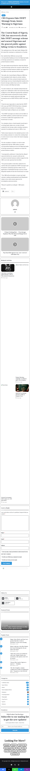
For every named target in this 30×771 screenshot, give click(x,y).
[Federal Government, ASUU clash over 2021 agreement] (7, 440)
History (4, 704)
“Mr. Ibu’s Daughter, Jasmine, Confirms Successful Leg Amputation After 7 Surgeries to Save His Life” (19, 669)
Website (3, 545)
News (7, 12)
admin (4, 27)
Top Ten (4, 699)
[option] (15, 622)
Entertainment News (7, 689)
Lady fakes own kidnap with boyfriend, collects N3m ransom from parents (7, 274)
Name (2, 532)
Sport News (5, 685)
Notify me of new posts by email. (9, 560)
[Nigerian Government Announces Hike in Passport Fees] (22, 388)
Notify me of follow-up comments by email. (12, 557)
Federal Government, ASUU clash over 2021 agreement (6, 499)
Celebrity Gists (5, 682)
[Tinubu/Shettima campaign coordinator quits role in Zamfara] (22, 320)
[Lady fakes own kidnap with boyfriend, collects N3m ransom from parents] (7, 268)
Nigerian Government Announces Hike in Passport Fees (21, 395)
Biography (4, 697)
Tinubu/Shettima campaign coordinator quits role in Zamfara (21, 379)
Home (3, 12)
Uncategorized (5, 694)
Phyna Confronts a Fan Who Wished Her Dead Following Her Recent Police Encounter (19, 648)
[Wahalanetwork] (15, 7)
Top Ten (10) (22, 751)
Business (4, 692)
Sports (3, 701)
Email (2, 539)
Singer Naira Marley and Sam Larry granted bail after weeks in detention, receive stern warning (19, 641)
